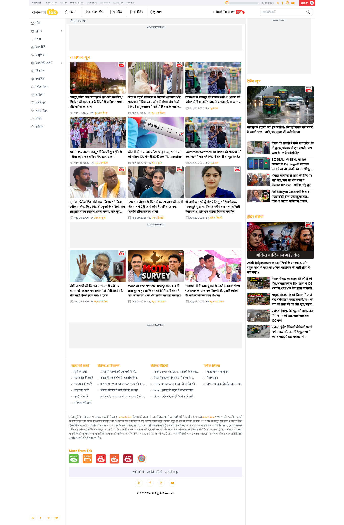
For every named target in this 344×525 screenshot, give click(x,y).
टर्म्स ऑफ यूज (172, 472)
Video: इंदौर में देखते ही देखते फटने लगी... (174, 396)
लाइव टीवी (97, 12)
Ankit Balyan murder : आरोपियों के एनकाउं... (176, 371)
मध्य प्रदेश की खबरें (83, 378)
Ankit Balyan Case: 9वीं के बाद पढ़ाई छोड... (122, 396)
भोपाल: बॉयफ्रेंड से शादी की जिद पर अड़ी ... (120, 390)
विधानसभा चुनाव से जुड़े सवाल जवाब (224, 384)
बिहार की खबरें (81, 390)
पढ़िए (119, 12)
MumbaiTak (76, 2)
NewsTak (36, 2)
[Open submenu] (62, 31)
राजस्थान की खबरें (83, 384)
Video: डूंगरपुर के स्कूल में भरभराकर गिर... (174, 390)
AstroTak (118, 2)
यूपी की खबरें (80, 371)
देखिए (139, 12)
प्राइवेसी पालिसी (154, 472)
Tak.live (130, 2)
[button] (233, 12)
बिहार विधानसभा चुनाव (217, 371)
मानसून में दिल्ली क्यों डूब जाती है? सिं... (118, 371)
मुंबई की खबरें (81, 396)
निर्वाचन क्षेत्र (212, 378)
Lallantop (105, 2)
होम (73, 12)
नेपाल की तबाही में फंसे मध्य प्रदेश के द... (119, 378)
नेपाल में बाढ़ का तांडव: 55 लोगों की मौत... (174, 378)
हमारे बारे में (138, 472)
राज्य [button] (159, 12)
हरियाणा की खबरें (83, 402)
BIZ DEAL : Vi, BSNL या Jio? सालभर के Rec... (123, 384)
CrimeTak (91, 2)
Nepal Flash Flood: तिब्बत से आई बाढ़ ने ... (175, 384)
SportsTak (51, 2)
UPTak (63, 2)
